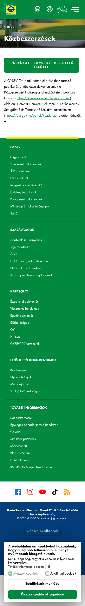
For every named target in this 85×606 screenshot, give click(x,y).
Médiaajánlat (19, 384)
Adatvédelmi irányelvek (26, 240)
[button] (50, 9)
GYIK (13, 329)
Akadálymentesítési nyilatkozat (31, 275)
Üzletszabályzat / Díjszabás (29, 261)
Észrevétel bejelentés (24, 301)
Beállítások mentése (42, 583)
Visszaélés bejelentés (24, 308)
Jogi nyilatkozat (20, 247)
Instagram (30, 492)
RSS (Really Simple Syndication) (31, 467)
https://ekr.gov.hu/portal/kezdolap (31, 116)
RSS (67, 492)
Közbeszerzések (21, 417)
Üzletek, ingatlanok (23, 192)
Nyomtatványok (21, 377)
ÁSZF (13, 254)
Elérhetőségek (19, 322)
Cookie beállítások (42, 531)
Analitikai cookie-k (63, 573)
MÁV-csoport (25, 446)
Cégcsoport (18, 157)
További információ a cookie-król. (29, 566)
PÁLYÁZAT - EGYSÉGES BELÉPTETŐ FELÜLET (41, 67)
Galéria (15, 432)
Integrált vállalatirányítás (27, 185)
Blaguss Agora (26, 454)
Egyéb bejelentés (21, 315)
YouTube (42, 492)
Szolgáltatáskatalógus (31, 392)
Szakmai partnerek (23, 439)
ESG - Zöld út (19, 178)
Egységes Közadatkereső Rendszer (40, 425)
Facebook (18, 492)
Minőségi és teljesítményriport (30, 206)
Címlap (9, 26)
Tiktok (55, 492)
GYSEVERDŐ (62, 9)
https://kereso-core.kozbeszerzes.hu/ (43, 98)
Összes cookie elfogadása (42, 594)
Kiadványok (18, 370)
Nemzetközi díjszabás (25, 268)
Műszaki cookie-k (25, 573)
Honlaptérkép (19, 460)
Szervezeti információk (25, 164)
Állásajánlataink (27, 172)
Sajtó (13, 213)
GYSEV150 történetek (25, 343)
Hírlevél (15, 336)
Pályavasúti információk (26, 199)
